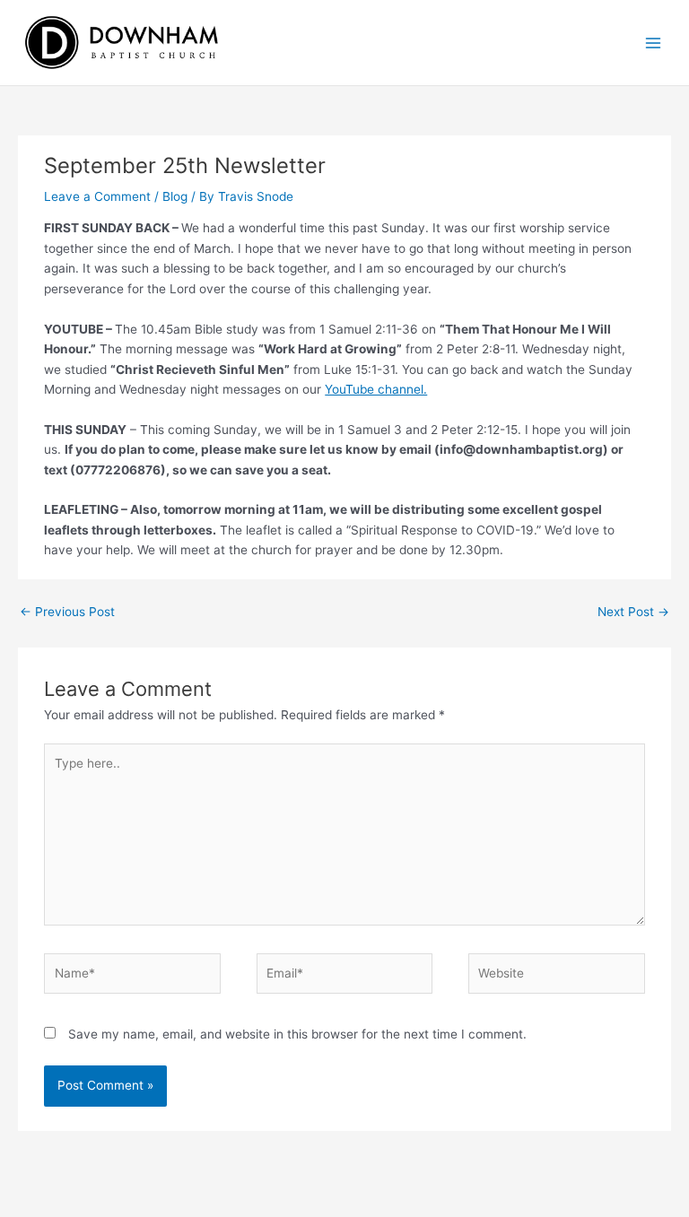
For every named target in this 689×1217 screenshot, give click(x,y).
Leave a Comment (97, 196)
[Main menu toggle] (653, 42)
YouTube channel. (376, 389)
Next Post (633, 611)
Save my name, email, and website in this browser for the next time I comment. (297, 1034)
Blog (175, 196)
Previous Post (67, 611)
